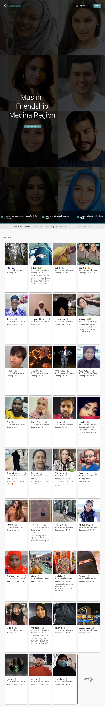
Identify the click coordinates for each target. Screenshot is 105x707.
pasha (58, 627)
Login (97, 6)
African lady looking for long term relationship (64, 584)
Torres (35, 473)
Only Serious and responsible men (88, 430)
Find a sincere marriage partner (64, 481)
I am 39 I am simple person (40, 484)
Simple (33, 533)
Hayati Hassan (39, 319)
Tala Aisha (37, 422)
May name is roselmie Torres (40, 481)
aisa (33, 576)
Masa (82, 576)
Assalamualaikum (85, 481)
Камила (60, 319)
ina (8, 267)
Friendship (50, 227)
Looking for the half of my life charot (88, 327)
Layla (82, 422)
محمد (34, 679)
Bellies (59, 524)
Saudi (61, 227)
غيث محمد (85, 627)
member (35, 627)
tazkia (82, 267)
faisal (58, 422)
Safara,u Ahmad (15, 576)
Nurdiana (84, 524)
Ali (8, 422)
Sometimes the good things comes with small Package (40, 275)
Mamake (60, 370)
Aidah (58, 576)
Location (71, 227)
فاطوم (34, 370)
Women (38, 227)
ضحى (10, 370)
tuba (57, 267)
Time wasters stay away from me (40, 635)
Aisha (10, 319)
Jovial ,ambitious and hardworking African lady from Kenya (63, 588)
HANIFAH (36, 524)
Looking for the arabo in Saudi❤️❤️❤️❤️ (87, 330)
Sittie (10, 627)
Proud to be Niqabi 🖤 (15, 473)
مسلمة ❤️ (10, 484)
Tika (33, 267)
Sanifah (59, 679)
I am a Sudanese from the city (87, 433)
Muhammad (86, 473)
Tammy (59, 473)
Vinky (82, 319)
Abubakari (85, 370)
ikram (10, 524)
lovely (81, 484)
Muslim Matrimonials (22, 227)
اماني (10, 679)
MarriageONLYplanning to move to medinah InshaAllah (16, 481)
